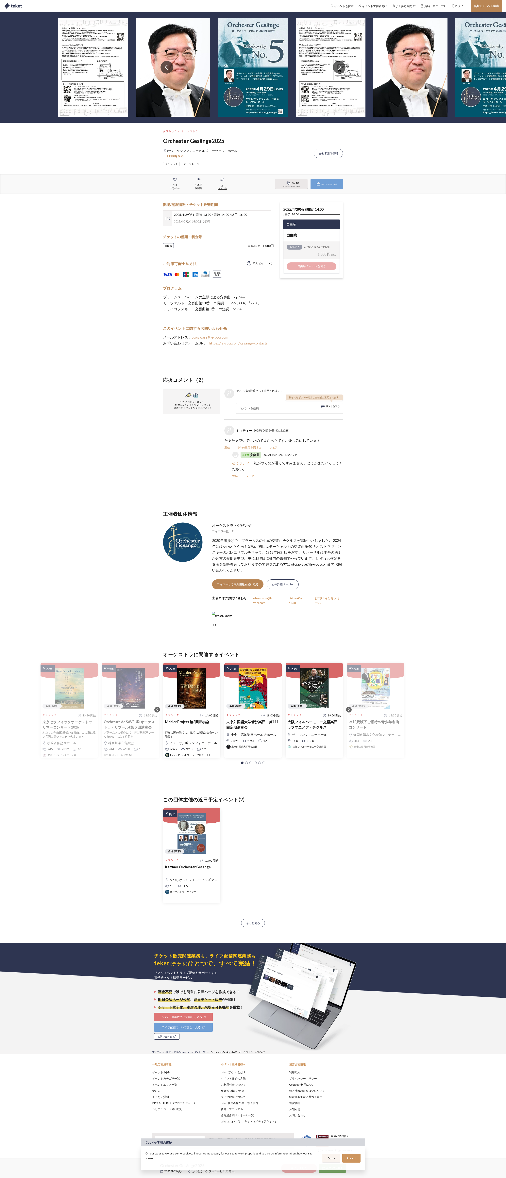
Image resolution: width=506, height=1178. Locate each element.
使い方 (156, 1090)
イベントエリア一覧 (164, 1084)
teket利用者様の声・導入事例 (239, 1103)
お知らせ (294, 1109)
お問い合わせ (297, 1115)
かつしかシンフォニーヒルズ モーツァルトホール (223, 1171)
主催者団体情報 (328, 153)
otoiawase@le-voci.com (210, 337)
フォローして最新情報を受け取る (238, 584)
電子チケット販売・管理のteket (169, 1052)
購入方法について (262, 263)
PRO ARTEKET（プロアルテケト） (174, 1103)
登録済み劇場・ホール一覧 (237, 1115)
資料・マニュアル (232, 1109)
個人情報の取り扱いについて (307, 1090)
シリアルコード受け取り (167, 1109)
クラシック (170, 131)
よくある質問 (160, 1097)
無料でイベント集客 (486, 6)
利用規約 (294, 1072)
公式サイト (222, 617)
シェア (273, 447)
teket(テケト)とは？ (233, 1072)
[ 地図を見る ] (176, 156)
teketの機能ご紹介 (232, 1090)
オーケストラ (189, 131)
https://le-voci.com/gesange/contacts (238, 343)
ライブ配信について (233, 1097)
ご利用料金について (233, 1084)
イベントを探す (162, 1072)
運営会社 (294, 1103)
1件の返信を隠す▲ (249, 447)
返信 (227, 447)
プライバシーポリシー (303, 1078)
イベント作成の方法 (233, 1078)
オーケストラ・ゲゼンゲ (231, 525)
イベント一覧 (198, 1052)
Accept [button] (351, 1158)
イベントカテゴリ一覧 (166, 1078)
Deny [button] (331, 1158)
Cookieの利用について (303, 1084)
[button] (242, 763)
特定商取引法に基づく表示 (305, 1097)
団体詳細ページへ (283, 584)
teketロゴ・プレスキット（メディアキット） (249, 1121)
